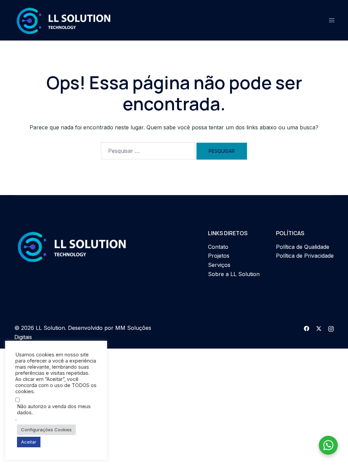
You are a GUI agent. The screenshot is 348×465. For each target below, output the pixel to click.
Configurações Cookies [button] (46, 429)
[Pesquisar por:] (148, 150)
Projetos (218, 255)
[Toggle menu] (331, 20)
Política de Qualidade (302, 246)
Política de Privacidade (305, 255)
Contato (218, 246)
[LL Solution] (64, 19)
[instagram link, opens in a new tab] (331, 327)
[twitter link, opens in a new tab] (318, 327)
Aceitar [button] (28, 442)
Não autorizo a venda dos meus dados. (54, 409)
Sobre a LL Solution (234, 274)
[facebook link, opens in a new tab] (306, 327)
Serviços (219, 264)
